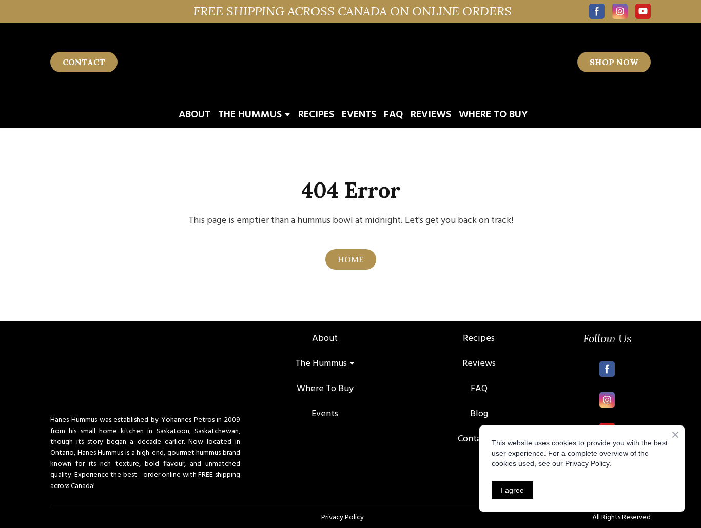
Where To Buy (325, 388)
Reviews (479, 363)
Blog (479, 414)
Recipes (479, 338)
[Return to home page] (348, 62)
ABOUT (194, 115)
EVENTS (359, 115)
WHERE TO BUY (493, 115)
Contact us (479, 439)
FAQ (393, 115)
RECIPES (316, 115)
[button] (597, 11)
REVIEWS (431, 115)
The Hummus (321, 363)
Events (324, 414)
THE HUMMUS (250, 115)
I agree (512, 490)
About (325, 338)
